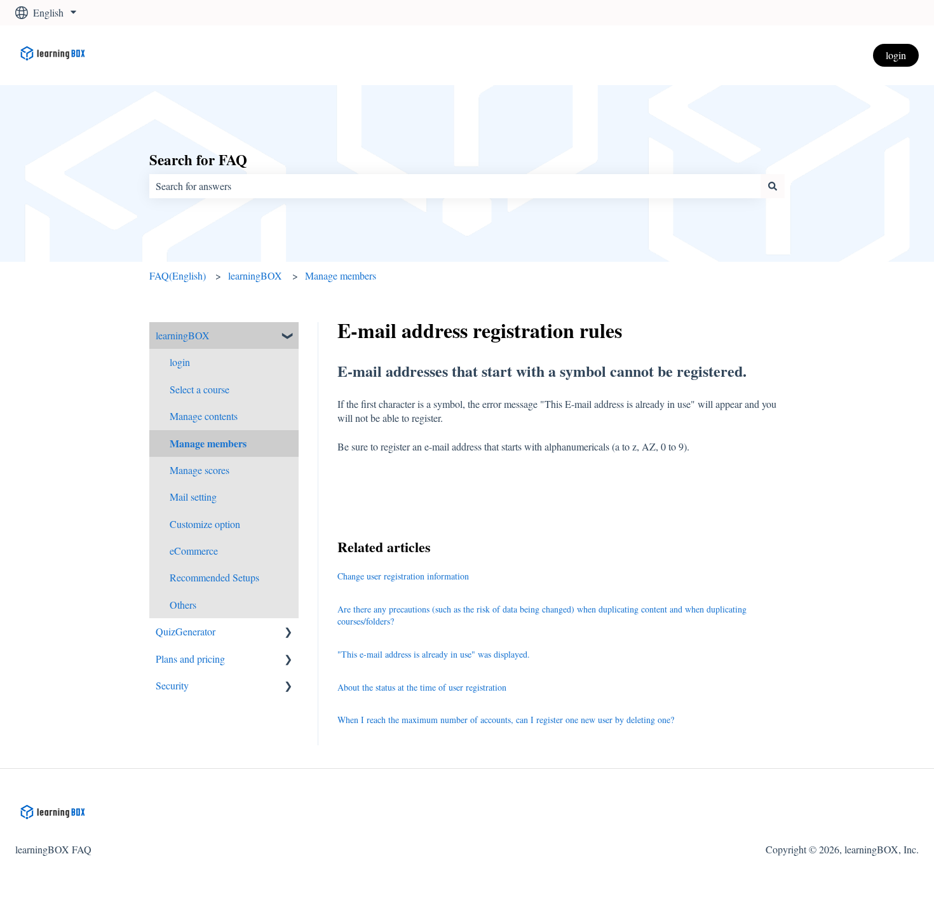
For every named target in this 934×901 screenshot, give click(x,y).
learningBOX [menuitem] (183, 335)
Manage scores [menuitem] (199, 470)
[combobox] (455, 186)
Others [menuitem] (183, 604)
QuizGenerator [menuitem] (185, 631)
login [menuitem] (180, 362)
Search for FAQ (198, 159)
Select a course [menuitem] (199, 389)
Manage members (340, 275)
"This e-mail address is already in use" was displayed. (433, 654)
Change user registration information (403, 576)
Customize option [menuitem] (205, 524)
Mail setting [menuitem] (193, 496)
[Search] (773, 186)
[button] (288, 336)
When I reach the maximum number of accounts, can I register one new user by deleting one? (505, 720)
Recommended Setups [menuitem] (214, 577)
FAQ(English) (177, 275)
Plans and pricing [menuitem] (190, 658)
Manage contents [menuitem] (204, 416)
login (896, 55)
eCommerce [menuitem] (194, 550)
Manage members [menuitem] (208, 443)
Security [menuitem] (172, 685)
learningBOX (255, 275)
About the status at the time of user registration (421, 687)
